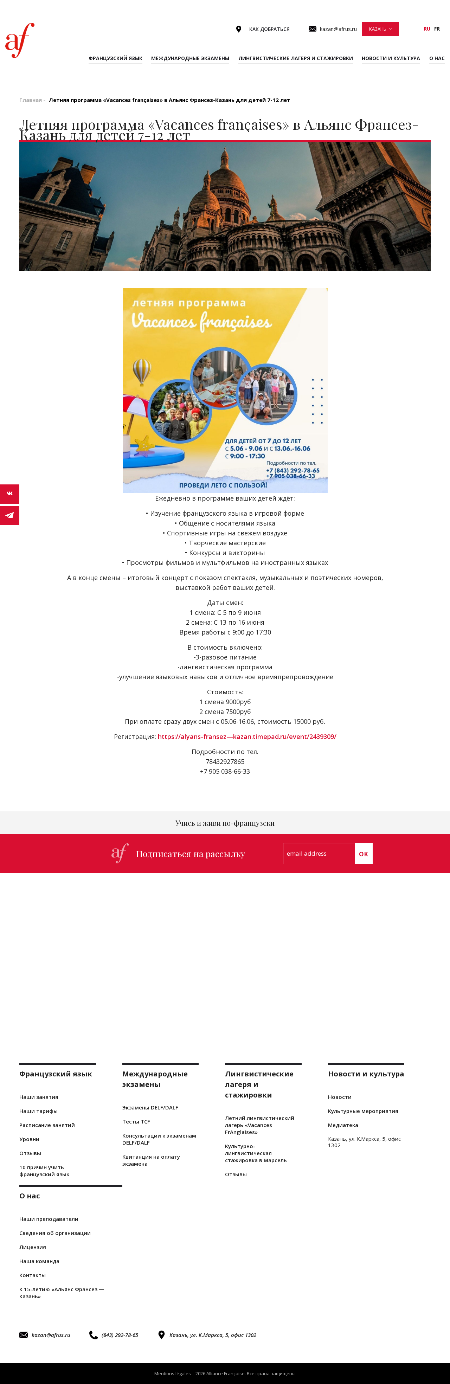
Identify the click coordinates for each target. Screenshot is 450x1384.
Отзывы (30, 1153)
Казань (377, 29)
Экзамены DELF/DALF (150, 1107)
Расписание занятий (47, 1124)
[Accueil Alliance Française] (19, 40)
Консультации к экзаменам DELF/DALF (159, 1139)
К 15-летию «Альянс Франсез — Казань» (61, 1293)
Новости (340, 1096)
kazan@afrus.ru (51, 1334)
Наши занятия (38, 1096)
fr (437, 28)
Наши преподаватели (48, 1218)
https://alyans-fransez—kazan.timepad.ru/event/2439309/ (247, 736)
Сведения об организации (55, 1232)
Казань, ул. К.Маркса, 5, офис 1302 (212, 1334)
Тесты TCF (136, 1121)
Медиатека (343, 1124)
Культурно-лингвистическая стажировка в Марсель (256, 1153)
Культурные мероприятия (363, 1110)
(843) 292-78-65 (120, 1334)
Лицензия (32, 1246)
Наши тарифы (38, 1110)
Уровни (29, 1138)
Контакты (32, 1275)
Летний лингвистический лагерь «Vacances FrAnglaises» (259, 1124)
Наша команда (39, 1260)
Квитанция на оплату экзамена (151, 1160)
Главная (30, 99)
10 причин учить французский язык (44, 1171)
